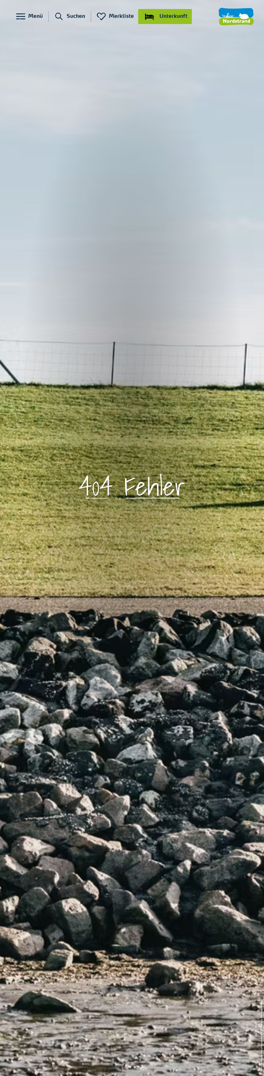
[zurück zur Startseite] (236, 16)
